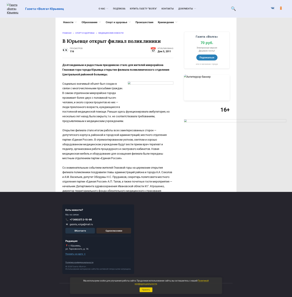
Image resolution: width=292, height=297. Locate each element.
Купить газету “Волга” (143, 8)
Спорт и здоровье (116, 22)
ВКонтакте (80, 230)
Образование (89, 22)
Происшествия (144, 22)
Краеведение (166, 22)
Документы (185, 8)
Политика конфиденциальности (79, 262)
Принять (146, 290)
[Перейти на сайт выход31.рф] (207, 88)
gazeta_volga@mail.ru (79, 224)
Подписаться (207, 57)
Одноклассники (114, 230)
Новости (68, 22)
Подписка (119, 8)
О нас (102, 8)
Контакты (168, 8)
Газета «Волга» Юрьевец (44, 9)
